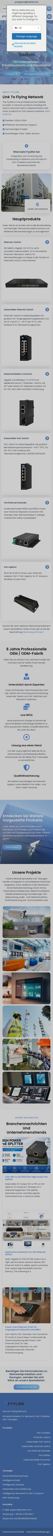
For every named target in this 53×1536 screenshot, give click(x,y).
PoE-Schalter (43, 1433)
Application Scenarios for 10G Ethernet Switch (25, 1253)
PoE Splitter (44, 1455)
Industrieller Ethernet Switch (18, 309)
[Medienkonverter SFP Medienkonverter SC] (26, 413)
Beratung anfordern (33, 632)
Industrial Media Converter (18, 373)
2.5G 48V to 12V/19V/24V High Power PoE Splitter (26, 1178)
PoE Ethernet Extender (15, 502)
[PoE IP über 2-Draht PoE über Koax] (26, 541)
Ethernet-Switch (12, 242)
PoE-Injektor (10, 567)
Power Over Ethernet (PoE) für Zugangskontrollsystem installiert (23, 1328)
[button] (49, 16)
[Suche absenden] (49, 8)
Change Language (26, 36)
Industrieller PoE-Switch (16, 438)
